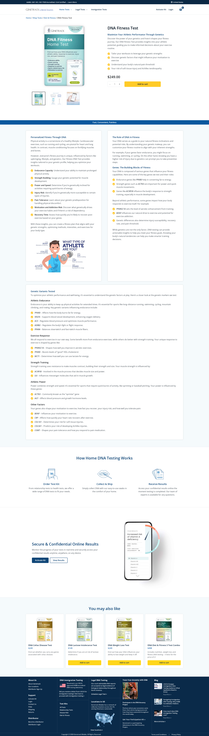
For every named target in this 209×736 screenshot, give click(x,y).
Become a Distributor (36, 722)
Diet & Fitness (50, 18)
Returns (31, 712)
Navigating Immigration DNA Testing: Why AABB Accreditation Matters (171, 701)
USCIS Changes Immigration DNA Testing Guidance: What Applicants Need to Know (171, 688)
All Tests (63, 707)
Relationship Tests (66, 710)
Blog (156, 680)
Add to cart (143, 84)
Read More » (167, 694)
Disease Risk (64, 713)
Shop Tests (37, 18)
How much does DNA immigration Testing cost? (170, 713)
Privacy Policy (176, 734)
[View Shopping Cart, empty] (180, 9)
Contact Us (32, 704)
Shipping (31, 709)
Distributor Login (34, 724)
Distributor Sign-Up (35, 689)
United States (178, 2)
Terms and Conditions (159, 734)
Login (171, 9)
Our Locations (33, 686)
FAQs (30, 707)
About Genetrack (34, 684)
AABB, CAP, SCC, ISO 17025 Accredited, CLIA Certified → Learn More (51, 2)
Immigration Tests (99, 9)
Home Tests (64, 9)
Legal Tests (80, 9)
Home (28, 18)
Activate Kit (161, 9)
